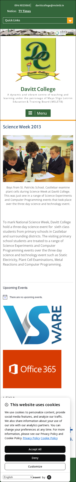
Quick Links (12, 20)
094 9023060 (22, 5)
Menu (42, 113)
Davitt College (38, 89)
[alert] (38, 297)
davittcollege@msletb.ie (49, 5)
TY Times (25, 11)
